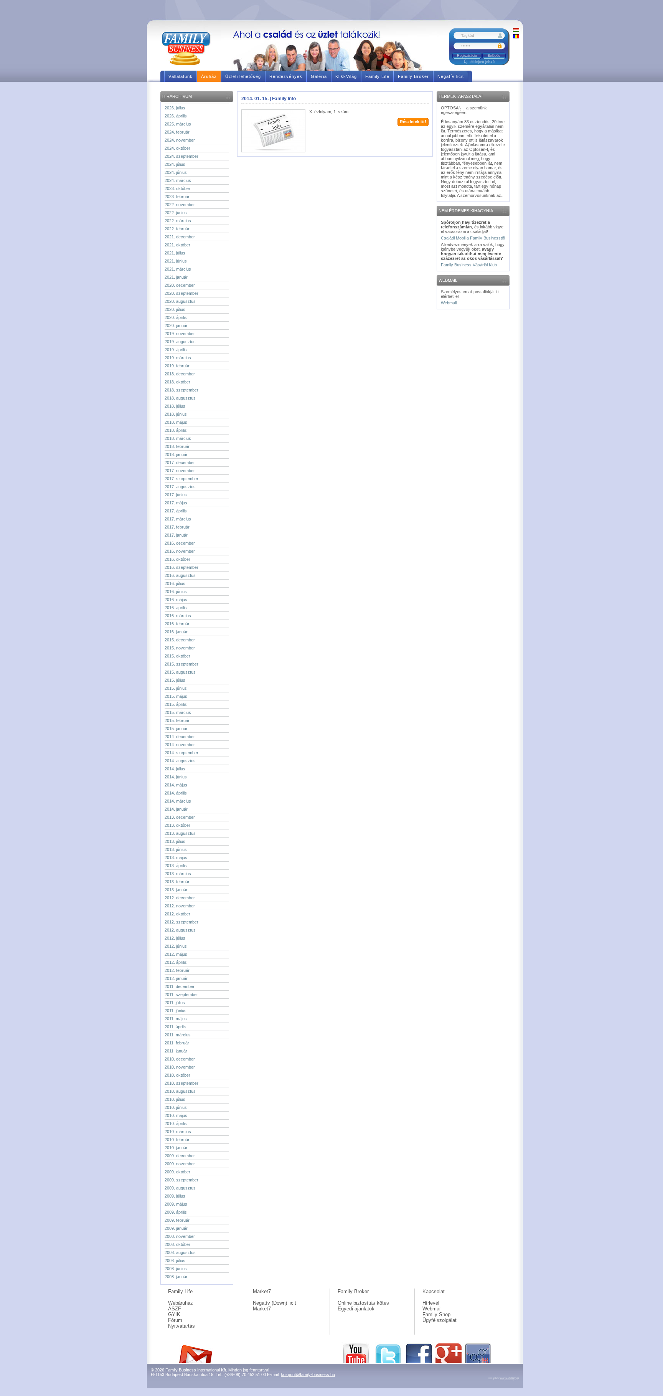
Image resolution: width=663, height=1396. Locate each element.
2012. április (176, 962)
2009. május (176, 1204)
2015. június (176, 688)
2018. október (177, 382)
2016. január (176, 631)
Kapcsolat (433, 1291)
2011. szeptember (181, 994)
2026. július (175, 108)
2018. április (176, 430)
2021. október (177, 245)
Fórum (175, 1320)
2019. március (178, 357)
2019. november (180, 333)
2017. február (177, 527)
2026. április (176, 116)
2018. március (178, 438)
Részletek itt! (413, 121)
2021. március (178, 269)
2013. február (177, 881)
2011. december (180, 986)
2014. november (180, 744)
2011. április (175, 1026)
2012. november (180, 906)
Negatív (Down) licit (274, 1303)
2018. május (176, 422)
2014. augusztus (180, 760)
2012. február (177, 970)
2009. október (177, 1172)
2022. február (177, 228)
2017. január (176, 535)
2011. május (176, 1018)
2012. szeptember (181, 922)
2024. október (177, 148)
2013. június (176, 849)
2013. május (176, 857)
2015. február (177, 720)
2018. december (180, 374)
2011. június (175, 1010)
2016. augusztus (180, 575)
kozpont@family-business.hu (308, 1374)
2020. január (176, 325)
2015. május (176, 696)
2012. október (177, 914)
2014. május (176, 785)
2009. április (176, 1212)
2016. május (176, 599)
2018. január (176, 454)
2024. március (178, 180)
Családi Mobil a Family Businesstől (473, 238)
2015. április (176, 704)
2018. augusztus (180, 398)
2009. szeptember (181, 1180)
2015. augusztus (180, 672)
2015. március (178, 712)
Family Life (180, 1291)
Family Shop (436, 1314)
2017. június (176, 494)
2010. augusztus (180, 1091)
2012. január (176, 978)
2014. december (180, 736)
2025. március (178, 124)
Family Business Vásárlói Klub (469, 265)
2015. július (175, 680)
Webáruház (180, 1303)
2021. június (176, 261)
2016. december (180, 543)
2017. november (180, 470)
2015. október (177, 656)
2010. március (178, 1131)
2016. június (176, 591)
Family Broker (353, 1291)
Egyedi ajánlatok (356, 1309)
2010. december (180, 1059)
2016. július (175, 583)
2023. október (177, 188)
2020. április (176, 317)
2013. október (177, 825)
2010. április (176, 1123)
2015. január (176, 728)
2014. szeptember (181, 752)
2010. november (180, 1067)
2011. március (178, 1035)
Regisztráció (467, 56)
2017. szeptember (181, 478)
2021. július (175, 253)
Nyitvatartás (181, 1326)
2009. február (177, 1220)
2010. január (176, 1147)
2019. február (177, 365)
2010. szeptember (181, 1083)
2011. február (177, 1043)
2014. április (176, 793)
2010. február (177, 1139)
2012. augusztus (180, 930)
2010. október (177, 1075)
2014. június (176, 777)
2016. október (177, 559)
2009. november (180, 1163)
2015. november (180, 648)
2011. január (176, 1051)
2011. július (175, 1002)
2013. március (178, 873)
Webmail (449, 303)
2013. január (176, 889)
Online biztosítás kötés (363, 1303)
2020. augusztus (180, 301)
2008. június (176, 1268)
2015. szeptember (181, 664)
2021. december (180, 237)
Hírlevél (430, 1303)
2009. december (180, 1155)
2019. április (176, 349)
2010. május (176, 1115)
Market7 (262, 1291)
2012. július (175, 938)
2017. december (180, 462)
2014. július (175, 769)
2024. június (176, 172)
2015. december (180, 640)
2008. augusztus (180, 1252)
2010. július (175, 1099)
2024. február (177, 132)
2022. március (178, 220)
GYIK (174, 1314)
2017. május (176, 503)
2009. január (176, 1228)
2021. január (176, 277)
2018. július (175, 406)
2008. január (176, 1276)
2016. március (178, 615)
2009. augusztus (180, 1188)
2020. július (175, 309)
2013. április (176, 865)
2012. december (180, 897)
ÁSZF (174, 1309)
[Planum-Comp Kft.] (503, 1379)
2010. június (176, 1107)
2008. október (177, 1244)
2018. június (176, 414)
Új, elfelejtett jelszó (479, 62)
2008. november (180, 1236)
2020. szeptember (181, 293)
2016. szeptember (181, 567)
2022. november (180, 204)
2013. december (180, 817)
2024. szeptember (181, 156)
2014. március (178, 801)
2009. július (175, 1196)
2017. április (176, 511)
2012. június (176, 946)
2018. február (177, 446)
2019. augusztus (180, 341)
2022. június (176, 212)
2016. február (177, 623)
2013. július (175, 841)
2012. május (176, 954)
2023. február (177, 196)
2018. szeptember (181, 390)
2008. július (175, 1260)
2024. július (175, 164)
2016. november (180, 551)
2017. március (178, 519)
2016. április (176, 607)
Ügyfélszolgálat (439, 1320)
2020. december (180, 285)
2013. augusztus (180, 833)
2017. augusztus (180, 486)
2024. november (180, 140)
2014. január (176, 809)
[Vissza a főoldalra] (189, 48)
